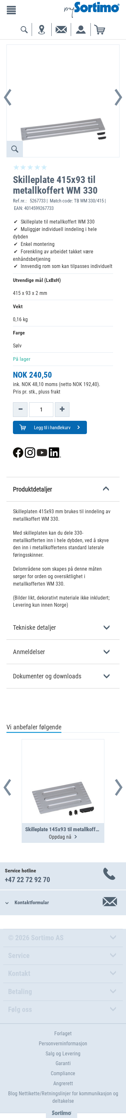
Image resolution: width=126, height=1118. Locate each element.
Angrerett (63, 1083)
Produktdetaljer (32, 489)
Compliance (63, 1073)
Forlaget (63, 1033)
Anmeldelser (29, 652)
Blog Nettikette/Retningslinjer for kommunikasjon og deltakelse (63, 1097)
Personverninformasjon (63, 1043)
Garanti (63, 1063)
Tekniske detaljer (34, 627)
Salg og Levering (63, 1054)
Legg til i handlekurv (51, 428)
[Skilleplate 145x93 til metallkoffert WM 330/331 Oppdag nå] (63, 765)
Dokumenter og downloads (47, 676)
